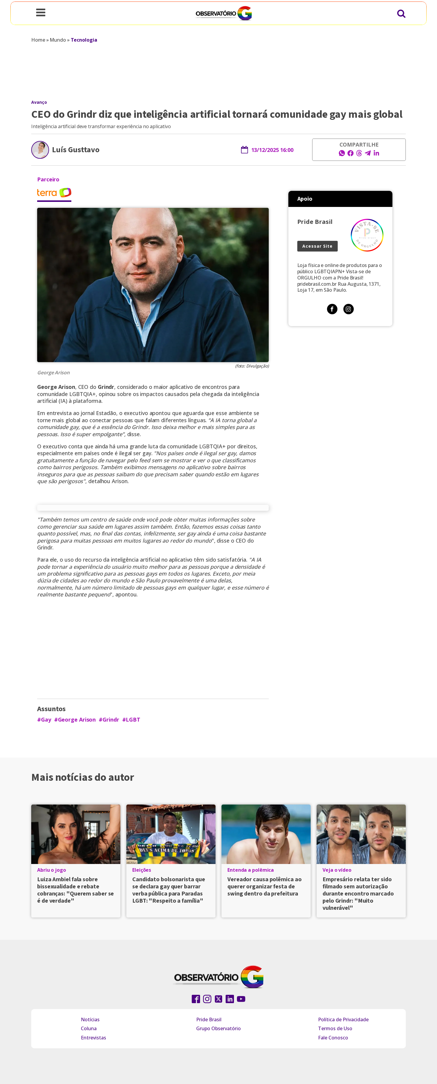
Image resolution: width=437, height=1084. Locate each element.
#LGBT (131, 719)
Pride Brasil (208, 1019)
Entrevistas (93, 1037)
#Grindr (109, 719)
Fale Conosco (333, 1037)
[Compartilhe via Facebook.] (350, 155)
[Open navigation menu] (41, 13)
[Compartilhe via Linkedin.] (376, 155)
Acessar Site (317, 246)
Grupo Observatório (218, 1028)
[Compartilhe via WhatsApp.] (341, 155)
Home (38, 40)
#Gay (44, 719)
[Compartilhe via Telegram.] (367, 155)
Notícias (90, 1019)
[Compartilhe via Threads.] (359, 155)
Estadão (106, 413)
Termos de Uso (335, 1028)
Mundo (58, 40)
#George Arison (75, 719)
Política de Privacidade (343, 1019)
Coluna (89, 1028)
